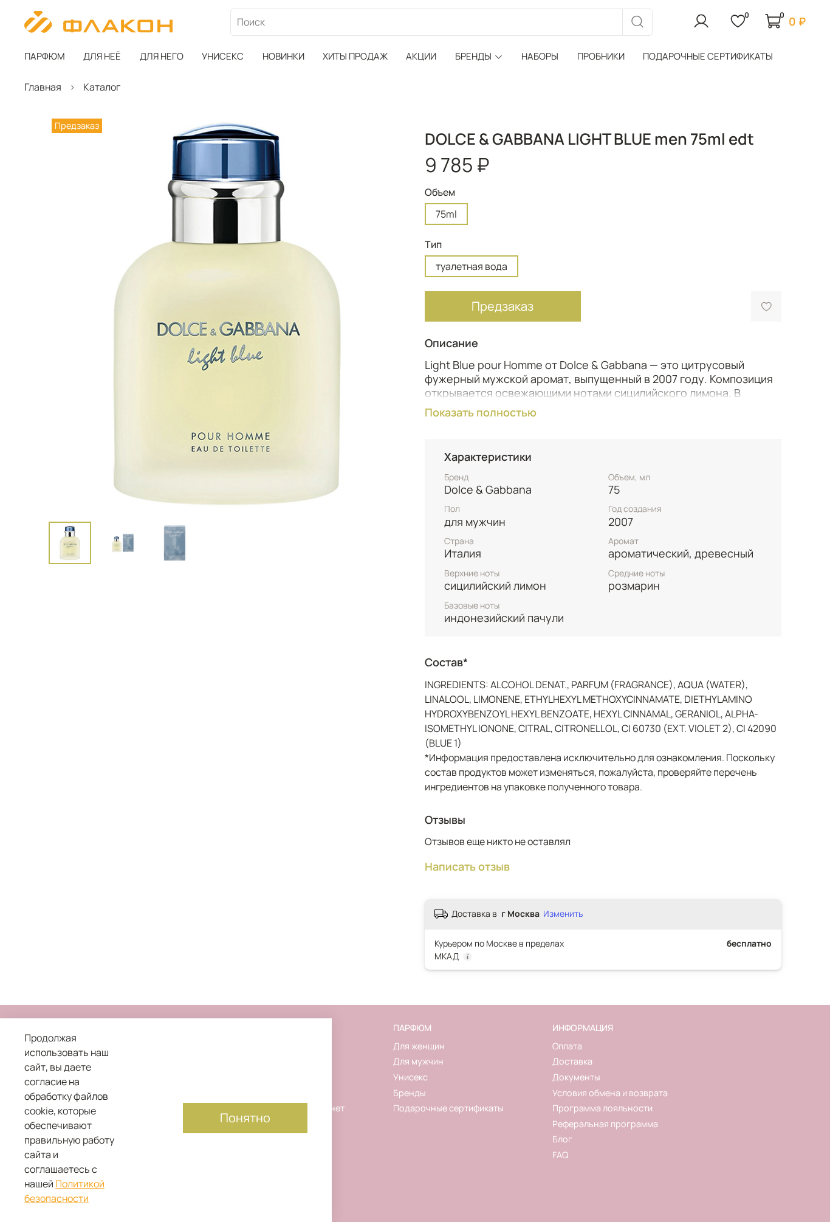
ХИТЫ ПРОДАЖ (355, 56)
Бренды (409, 1093)
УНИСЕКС (223, 56)
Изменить (563, 913)
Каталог (101, 87)
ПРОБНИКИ (601, 56)
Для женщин (419, 1046)
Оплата (567, 1046)
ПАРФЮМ (44, 56)
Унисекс (410, 1077)
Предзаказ (502, 306)
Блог (562, 1139)
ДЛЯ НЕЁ (102, 56)
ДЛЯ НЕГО (161, 56)
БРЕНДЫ (473, 56)
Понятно (245, 1118)
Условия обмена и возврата (610, 1093)
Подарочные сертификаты (448, 1108)
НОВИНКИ (283, 56)
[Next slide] (385, 313)
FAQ (560, 1155)
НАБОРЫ (539, 56)
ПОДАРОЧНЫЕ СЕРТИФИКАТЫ (708, 56)
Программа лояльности (602, 1108)
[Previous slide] (68, 313)
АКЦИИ (421, 56)
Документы (576, 1077)
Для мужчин (418, 1061)
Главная (42, 87)
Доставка (572, 1061)
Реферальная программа (605, 1124)
